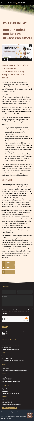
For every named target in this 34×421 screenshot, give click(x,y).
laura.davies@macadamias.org (11, 349)
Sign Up (5, 408)
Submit (5, 326)
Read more (29, 416)
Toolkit (13, 408)
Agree (30, 413)
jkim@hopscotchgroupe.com (11, 393)
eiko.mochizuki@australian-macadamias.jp (15, 370)
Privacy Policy (27, 331)
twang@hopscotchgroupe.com (12, 404)
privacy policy (5, 313)
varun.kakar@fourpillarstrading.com (13, 360)
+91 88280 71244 (8, 358)
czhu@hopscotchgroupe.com (11, 381)
